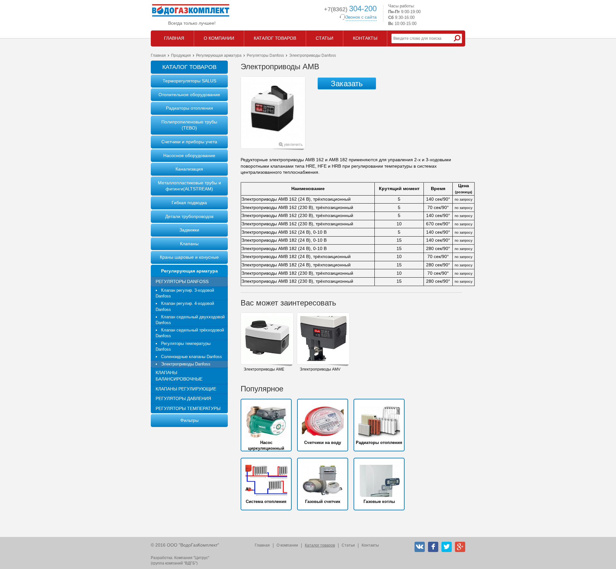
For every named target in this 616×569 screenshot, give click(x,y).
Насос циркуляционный (266, 445)
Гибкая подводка (189, 202)
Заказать (347, 83)
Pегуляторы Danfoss (265, 55)
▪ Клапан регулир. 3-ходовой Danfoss (185, 293)
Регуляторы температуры (188, 408)
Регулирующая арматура (219, 55)
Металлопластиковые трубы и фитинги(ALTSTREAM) (189, 186)
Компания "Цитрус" (191, 558)
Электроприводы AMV (320, 369)
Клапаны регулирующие (186, 388)
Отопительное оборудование (189, 94)
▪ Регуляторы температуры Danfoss (183, 346)
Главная (158, 55)
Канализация (189, 169)
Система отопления (266, 501)
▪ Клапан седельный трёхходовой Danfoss (190, 333)
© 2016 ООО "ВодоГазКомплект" (185, 545)
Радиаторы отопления (189, 108)
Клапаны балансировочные (179, 375)
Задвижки (189, 229)
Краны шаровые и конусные (189, 257)
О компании (287, 545)
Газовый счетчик (322, 501)
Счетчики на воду (322, 442)
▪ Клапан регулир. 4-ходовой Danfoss (185, 306)
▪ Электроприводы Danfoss (183, 364)
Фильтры (189, 420)
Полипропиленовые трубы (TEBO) (189, 125)
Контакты (370, 545)
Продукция (181, 55)
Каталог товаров (320, 545)
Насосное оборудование (189, 155)
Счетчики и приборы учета (189, 141)
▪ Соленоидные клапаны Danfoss (189, 356)
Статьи (348, 545)
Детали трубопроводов (189, 216)
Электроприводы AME (264, 369)
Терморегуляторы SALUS (189, 80)
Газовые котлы (379, 501)
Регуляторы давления (183, 398)
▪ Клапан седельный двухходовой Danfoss (190, 319)
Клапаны (189, 243)
